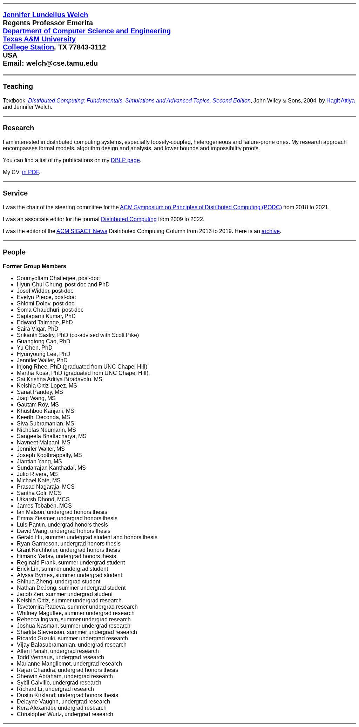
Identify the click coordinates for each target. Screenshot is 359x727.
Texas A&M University (39, 39)
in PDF (30, 172)
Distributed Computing (129, 219)
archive (271, 231)
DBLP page (125, 160)
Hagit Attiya (340, 101)
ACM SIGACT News (81, 231)
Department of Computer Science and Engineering (87, 31)
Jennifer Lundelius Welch (45, 15)
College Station (28, 47)
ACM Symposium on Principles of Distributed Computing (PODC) (201, 207)
